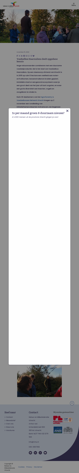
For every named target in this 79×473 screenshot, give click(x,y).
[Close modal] (67, 111)
